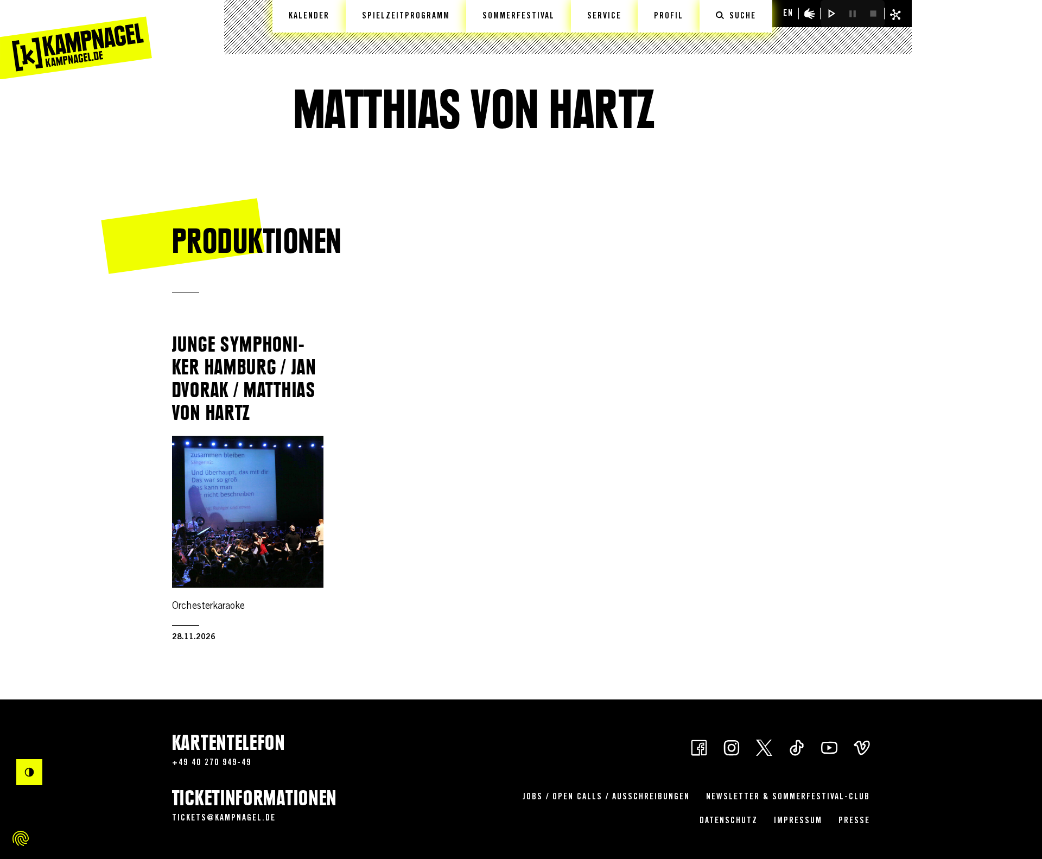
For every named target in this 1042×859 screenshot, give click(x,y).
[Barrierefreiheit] (810, 13)
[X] (764, 747)
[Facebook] (699, 747)
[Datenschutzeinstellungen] (20, 838)
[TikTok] (797, 747)
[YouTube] (829, 747)
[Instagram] (731, 747)
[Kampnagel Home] (76, 39)
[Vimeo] (862, 747)
